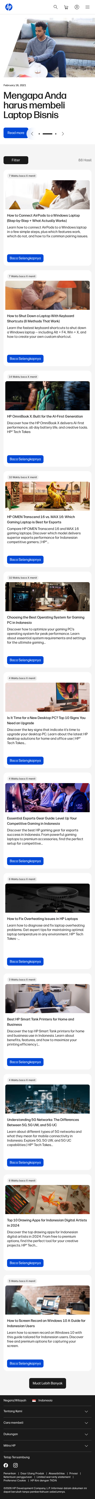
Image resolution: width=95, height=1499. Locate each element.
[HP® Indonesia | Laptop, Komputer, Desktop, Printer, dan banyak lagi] (9, 7)
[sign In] (77, 7)
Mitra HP (9, 1445)
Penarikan (10, 1473)
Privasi (73, 1473)
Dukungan (11, 1434)
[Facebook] (6, 1465)
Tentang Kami (13, 1411)
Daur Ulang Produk (32, 1473)
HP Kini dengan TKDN (43, 1480)
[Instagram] (15, 1465)
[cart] (66, 7)
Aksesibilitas (57, 1473)
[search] (55, 7)
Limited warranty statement (53, 1477)
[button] (32, 133)
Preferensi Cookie (15, 1480)
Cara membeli (13, 1423)
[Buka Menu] (87, 7)
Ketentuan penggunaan (18, 1477)
